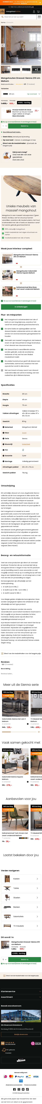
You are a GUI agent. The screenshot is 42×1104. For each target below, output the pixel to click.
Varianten (5, 89)
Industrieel (26, 444)
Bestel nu (24, 126)
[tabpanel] (15, 710)
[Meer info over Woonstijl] (3, 444)
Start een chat (18, 160)
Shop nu (24, 3)
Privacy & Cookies (30, 1085)
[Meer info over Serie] (3, 438)
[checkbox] (15, 272)
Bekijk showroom (21, 1034)
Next (39, 45)
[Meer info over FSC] (3, 450)
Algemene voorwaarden (14, 1085)
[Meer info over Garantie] (3, 456)
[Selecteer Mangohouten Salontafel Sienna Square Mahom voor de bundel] (15, 272)
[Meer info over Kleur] (3, 433)
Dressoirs (10, 22)
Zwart (24, 433)
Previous (3, 45)
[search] (2, 17)
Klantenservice (8, 991)
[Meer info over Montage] (3, 461)
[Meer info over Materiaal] (3, 427)
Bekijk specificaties (7, 84)
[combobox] (18, 16)
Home (3, 22)
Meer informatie (18, 116)
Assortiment (7, 997)
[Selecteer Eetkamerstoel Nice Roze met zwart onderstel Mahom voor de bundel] (15, 288)
